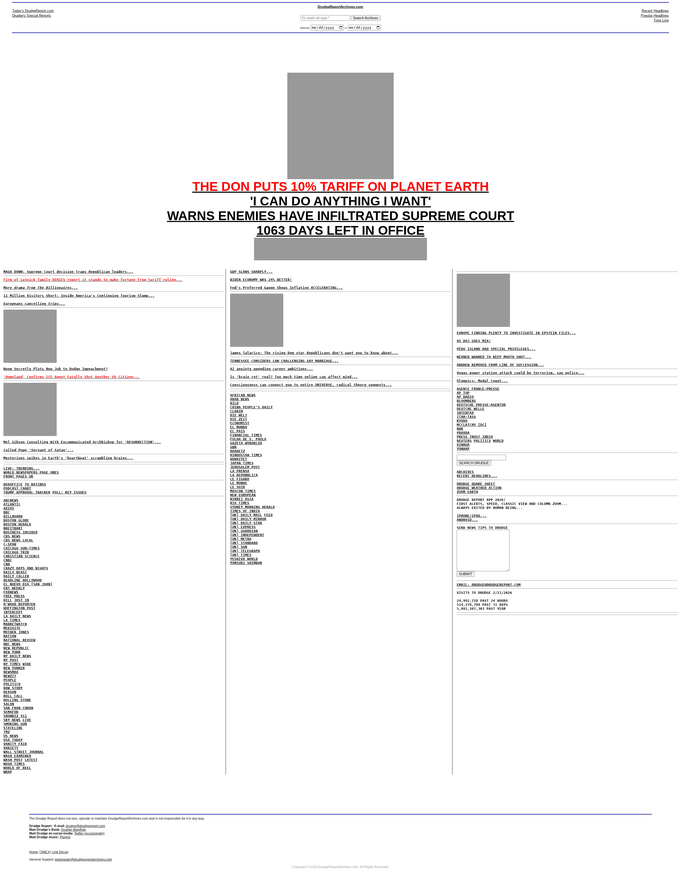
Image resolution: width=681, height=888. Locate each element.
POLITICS (482, 441)
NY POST (10, 660)
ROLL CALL (13, 696)
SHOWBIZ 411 (15, 716)
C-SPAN (9, 544)
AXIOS (8, 508)
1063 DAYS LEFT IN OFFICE (340, 230)
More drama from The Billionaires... (40, 288)
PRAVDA (463, 433)
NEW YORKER (14, 668)
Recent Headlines (655, 11)
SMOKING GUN (15, 724)
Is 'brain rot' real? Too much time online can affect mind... (294, 377)
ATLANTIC (11, 504)
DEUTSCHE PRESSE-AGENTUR (481, 405)
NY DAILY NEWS (17, 656)
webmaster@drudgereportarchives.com (83, 859)
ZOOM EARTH (467, 492)
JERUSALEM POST (245, 467)
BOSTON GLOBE (16, 520)
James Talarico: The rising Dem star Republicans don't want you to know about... (314, 353)
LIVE (27, 720)
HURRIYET (238, 459)
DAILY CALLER (16, 576)
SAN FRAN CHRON (18, 708)
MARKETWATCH (15, 624)
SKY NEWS (11, 720)
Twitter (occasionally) (89, 833)
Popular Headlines (655, 16)
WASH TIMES (14, 764)
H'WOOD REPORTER (19, 604)
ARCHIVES (465, 472)
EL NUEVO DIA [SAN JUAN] (27, 584)
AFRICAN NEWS (243, 395)
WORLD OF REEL (17, 768)
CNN (6, 564)
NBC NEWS (11, 644)
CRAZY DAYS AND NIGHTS (25, 568)
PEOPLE (9, 680)
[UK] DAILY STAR (246, 523)
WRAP (7, 772)
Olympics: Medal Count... (482, 381)
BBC (6, 512)
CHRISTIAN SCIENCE (21, 556)
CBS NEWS (11, 536)
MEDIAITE (11, 628)
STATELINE (13, 728)
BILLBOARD (13, 516)
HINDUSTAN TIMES (246, 455)
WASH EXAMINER (17, 756)
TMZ (6, 732)
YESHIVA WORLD (244, 559)
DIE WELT (238, 415)
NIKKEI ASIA (242, 499)
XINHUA (463, 445)
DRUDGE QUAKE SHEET (476, 484)
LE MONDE (238, 483)
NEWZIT (9, 676)
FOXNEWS (10, 592)
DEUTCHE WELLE (470, 409)
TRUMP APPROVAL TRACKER (26, 492)
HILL (7, 600)
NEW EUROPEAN (243, 495)
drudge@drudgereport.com (85, 826)
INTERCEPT (13, 612)
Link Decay (60, 852)
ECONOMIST (239, 423)
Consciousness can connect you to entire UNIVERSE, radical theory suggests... (311, 385)
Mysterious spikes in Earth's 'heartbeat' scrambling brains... (68, 458)
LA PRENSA (239, 471)
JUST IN (21, 600)
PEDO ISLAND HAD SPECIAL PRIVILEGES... (496, 349)
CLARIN (236, 411)
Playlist (65, 837)
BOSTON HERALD (17, 524)
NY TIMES (11, 664)
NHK (460, 429)
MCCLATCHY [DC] (472, 425)
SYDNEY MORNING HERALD (252, 507)
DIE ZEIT (238, 419)
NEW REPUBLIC (16, 648)
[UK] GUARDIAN (244, 531)
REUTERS (464, 441)
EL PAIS (237, 431)
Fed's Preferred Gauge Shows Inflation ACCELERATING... (286, 288)
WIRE (27, 664)
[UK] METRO (240, 539)
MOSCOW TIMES (243, 491)
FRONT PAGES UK (18, 476)
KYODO (462, 421)
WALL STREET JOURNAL (23, 752)
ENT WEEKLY (14, 588)
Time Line (661, 20)
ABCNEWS (10, 500)
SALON (8, 704)
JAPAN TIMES (242, 463)
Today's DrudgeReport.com (33, 11)
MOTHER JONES (16, 632)
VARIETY (10, 748)
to (346, 28)
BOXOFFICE (13, 484)
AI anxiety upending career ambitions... (271, 369)
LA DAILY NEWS (17, 616)
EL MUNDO (238, 427)
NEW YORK (11, 652)
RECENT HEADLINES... (477, 476)
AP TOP (463, 393)
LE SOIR (237, 487)
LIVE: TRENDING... (21, 468)
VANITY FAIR (15, 744)
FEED (268, 515)
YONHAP (463, 449)
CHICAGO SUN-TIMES (21, 548)
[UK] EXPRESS (243, 527)
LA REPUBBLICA (244, 475)
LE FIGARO (239, 479)
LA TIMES (11, 620)
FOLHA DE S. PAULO (248, 439)
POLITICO (11, 684)
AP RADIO (465, 397)
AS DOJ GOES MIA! (474, 341)
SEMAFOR (10, 712)
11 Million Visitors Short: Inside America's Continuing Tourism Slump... (79, 296)
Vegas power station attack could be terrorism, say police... (520, 373)
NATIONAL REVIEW (19, 640)
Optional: (305, 28)
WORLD (498, 441)
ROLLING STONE (17, 700)
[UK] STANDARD (244, 543)
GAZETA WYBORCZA (246, 443)
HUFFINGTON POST (19, 608)
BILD (234, 403)
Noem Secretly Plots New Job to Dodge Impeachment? (55, 369)
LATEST (31, 760)
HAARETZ (237, 451)
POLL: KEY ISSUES (69, 492)
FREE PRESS (14, 596)
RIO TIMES (239, 503)
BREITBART (13, 528)
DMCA (45, 852)
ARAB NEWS (239, 399)
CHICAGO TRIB (16, 552)
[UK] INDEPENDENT (247, 535)
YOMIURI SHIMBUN (246, 563)
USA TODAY (13, 740)
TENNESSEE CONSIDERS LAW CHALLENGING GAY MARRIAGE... (284, 361)
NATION (9, 636)
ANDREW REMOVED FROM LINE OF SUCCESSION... (500, 365)
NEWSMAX (10, 672)
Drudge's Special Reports (31, 16)
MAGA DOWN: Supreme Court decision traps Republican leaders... (68, 272)
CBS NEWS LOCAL (18, 540)
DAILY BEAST (15, 572)
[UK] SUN (238, 547)
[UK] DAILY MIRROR (248, 519)
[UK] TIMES (240, 555)
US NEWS (10, 736)
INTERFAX (465, 413)
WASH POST (13, 760)
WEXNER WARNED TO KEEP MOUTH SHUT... (494, 357)
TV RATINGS (35, 484)
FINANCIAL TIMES (246, 435)
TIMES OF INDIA (245, 511)
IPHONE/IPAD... (472, 516)
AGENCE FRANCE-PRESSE (478, 389)
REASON (9, 692)
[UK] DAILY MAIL (246, 515)
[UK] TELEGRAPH (245, 551)
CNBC (7, 560)
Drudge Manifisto (73, 830)
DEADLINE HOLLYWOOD (22, 580)
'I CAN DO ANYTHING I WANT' (340, 201)
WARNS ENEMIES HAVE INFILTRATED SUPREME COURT (340, 216)
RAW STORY (13, 688)
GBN (233, 447)
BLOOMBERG (466, 401)
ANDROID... (467, 520)
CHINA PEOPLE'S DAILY (251, 407)
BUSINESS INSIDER (20, 532)
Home (33, 852)
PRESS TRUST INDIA (475, 437)
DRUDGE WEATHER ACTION (479, 488)
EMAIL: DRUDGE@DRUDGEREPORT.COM (489, 585)
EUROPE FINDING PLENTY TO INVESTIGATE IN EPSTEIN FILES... (516, 333)
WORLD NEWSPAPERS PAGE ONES (31, 472)
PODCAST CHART (17, 488)
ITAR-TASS (466, 417)
